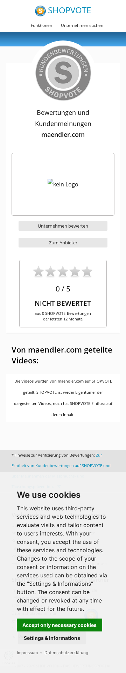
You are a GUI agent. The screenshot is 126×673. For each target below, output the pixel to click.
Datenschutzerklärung (66, 652)
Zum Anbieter (63, 242)
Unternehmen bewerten (63, 226)
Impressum (27, 652)
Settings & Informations (52, 638)
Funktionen (41, 25)
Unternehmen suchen (82, 25)
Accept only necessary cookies (59, 625)
